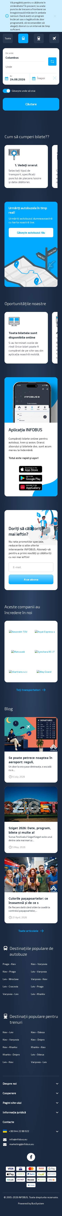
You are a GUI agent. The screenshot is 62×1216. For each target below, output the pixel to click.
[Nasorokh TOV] (18, 631)
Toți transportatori (28, 689)
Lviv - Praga (37, 986)
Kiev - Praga (9, 971)
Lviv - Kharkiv (38, 994)
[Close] (55, 16)
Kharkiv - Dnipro (11, 1054)
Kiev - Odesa (38, 1032)
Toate (8, 38)
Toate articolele (28, 930)
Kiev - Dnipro (38, 1039)
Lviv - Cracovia (10, 986)
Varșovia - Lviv (10, 994)
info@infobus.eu (18, 1139)
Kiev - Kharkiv (10, 1047)
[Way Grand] (44, 671)
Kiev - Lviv (8, 1032)
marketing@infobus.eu (21, 1144)
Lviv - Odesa (37, 1054)
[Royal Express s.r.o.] (44, 631)
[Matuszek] (18, 651)
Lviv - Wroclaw (11, 979)
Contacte (8, 1121)
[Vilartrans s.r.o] (18, 671)
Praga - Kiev (9, 964)
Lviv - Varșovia (39, 971)
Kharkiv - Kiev (38, 1047)
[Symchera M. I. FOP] (44, 651)
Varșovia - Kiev (39, 979)
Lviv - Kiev (8, 1062)
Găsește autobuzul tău (31, 232)
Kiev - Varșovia (39, 964)
